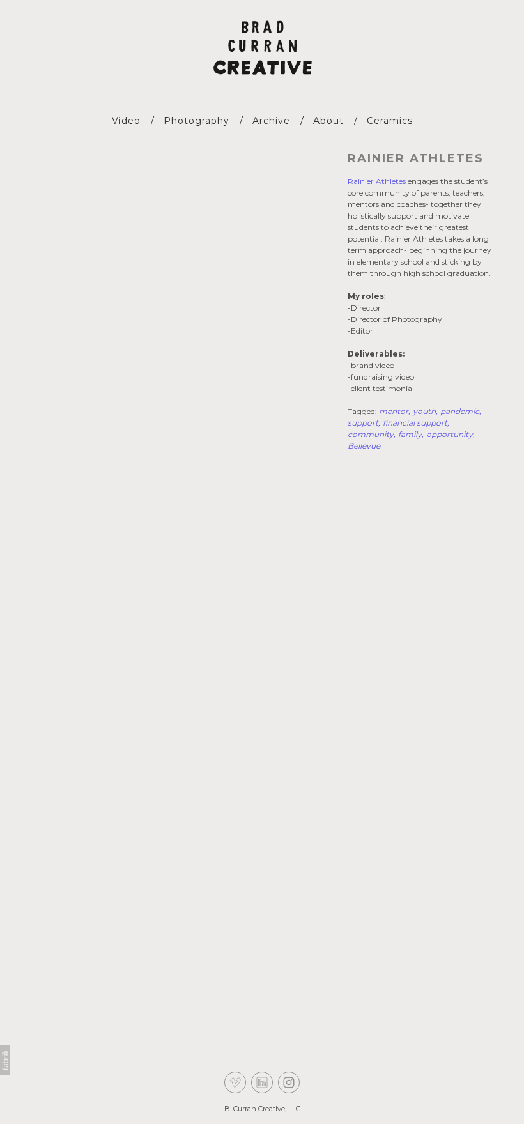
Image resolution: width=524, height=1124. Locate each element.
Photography (196, 121)
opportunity (449, 434)
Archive (271, 121)
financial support (415, 422)
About (328, 121)
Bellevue (364, 445)
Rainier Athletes (416, 158)
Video (126, 121)
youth (424, 411)
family (410, 434)
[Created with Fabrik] (5, 1060)
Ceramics (390, 121)
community (371, 434)
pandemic (459, 411)
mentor (393, 411)
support (363, 422)
